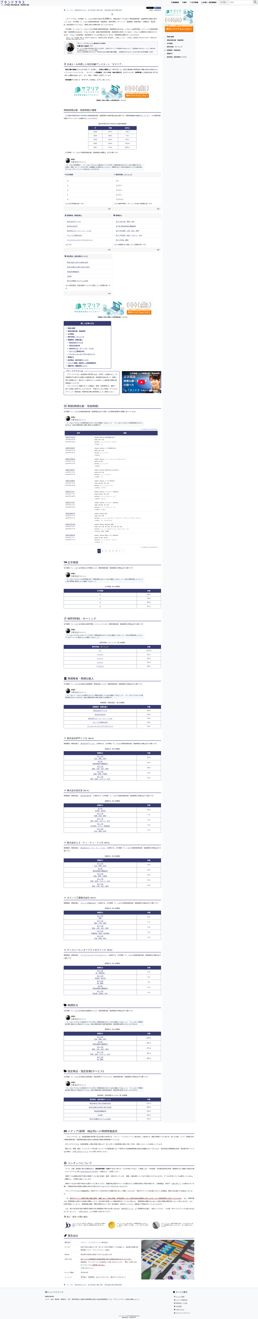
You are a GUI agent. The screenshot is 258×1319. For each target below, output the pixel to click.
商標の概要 (71, 328)
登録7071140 (70, 502)
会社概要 (179, 1306)
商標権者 (176, 2)
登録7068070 (70, 513)
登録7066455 (70, 535)
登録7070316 (70, 437)
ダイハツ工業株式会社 (74, 235)
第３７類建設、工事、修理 (100, 922)
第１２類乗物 (100, 917)
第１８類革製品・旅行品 (100, 977)
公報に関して (176, 1183)
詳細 (109, 208)
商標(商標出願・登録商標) (77, 331)
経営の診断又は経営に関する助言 (78, 267)
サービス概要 (180, 1296)
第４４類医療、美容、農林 (100, 815)
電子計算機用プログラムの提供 (77, 281)
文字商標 (195, 2)
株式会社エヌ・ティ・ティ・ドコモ (79, 231)
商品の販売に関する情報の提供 (113, 10)
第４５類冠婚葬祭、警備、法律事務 (100, 932)
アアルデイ (119, 199)
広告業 (69, 276)
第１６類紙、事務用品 (100, 972)
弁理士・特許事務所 (209, 2)
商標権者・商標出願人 (74, 215)
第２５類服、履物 (100, 982)
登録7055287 (70, 448)
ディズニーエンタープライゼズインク (80, 240)
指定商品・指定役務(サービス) (77, 256)
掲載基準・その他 (181, 1303)
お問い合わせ (83, 1211)
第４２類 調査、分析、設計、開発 (127, 231)
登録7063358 (70, 524)
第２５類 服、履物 (122, 240)
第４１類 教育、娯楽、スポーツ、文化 (129, 235)
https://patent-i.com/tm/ (89, 1172)
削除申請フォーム (127, 1209)
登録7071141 (70, 492)
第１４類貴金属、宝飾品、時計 (100, 992)
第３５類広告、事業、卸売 (100, 757)
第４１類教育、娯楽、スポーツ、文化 (100, 778)
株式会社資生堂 (72, 226)
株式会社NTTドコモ (80, 10)
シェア (158, 8)
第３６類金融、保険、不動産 (100, 773)
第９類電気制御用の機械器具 (100, 763)
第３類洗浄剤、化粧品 (100, 810)
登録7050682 (70, 481)
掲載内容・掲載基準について (77, 366)
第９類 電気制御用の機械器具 (126, 226)
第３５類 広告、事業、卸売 (95, 10)
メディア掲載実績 (181, 1300)
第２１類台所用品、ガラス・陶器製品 (100, 825)
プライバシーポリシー (183, 1313)
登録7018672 (70, 470)
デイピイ (119, 190)
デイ (71, 10)
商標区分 (118, 215)
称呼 (185, 2)
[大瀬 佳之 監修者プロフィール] (91, 46)
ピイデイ (119, 194)
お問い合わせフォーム (80, 1151)
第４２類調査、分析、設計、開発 (100, 768)
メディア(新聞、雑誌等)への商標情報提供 (82, 363)
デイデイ (119, 185)
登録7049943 (70, 459)
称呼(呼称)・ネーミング (123, 174)
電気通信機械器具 (73, 272)
